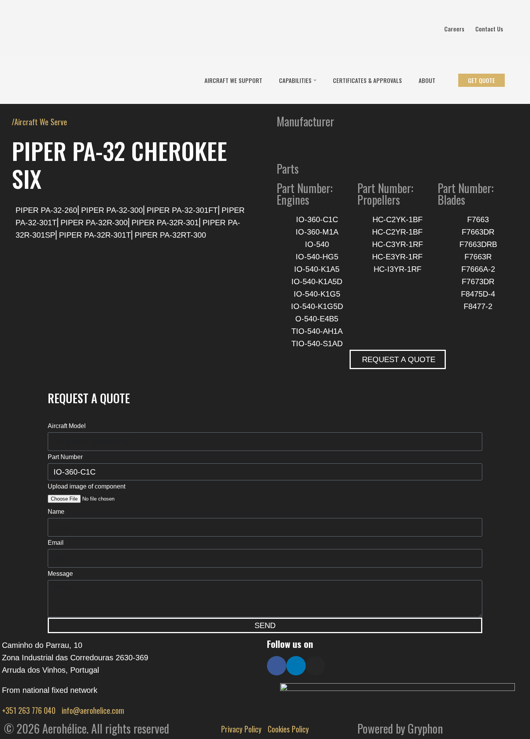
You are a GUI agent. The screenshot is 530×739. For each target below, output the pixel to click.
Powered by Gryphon (400, 728)
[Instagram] (315, 665)
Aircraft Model (67, 426)
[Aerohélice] (30, 80)
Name (56, 511)
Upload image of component (86, 486)
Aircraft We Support (233, 80)
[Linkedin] (296, 665)
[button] (315, 80)
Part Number (65, 457)
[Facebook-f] (276, 665)
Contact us (489, 28)
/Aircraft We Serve (39, 122)
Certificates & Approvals (367, 80)
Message (60, 573)
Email (56, 542)
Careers (454, 28)
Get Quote (481, 80)
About (427, 80)
